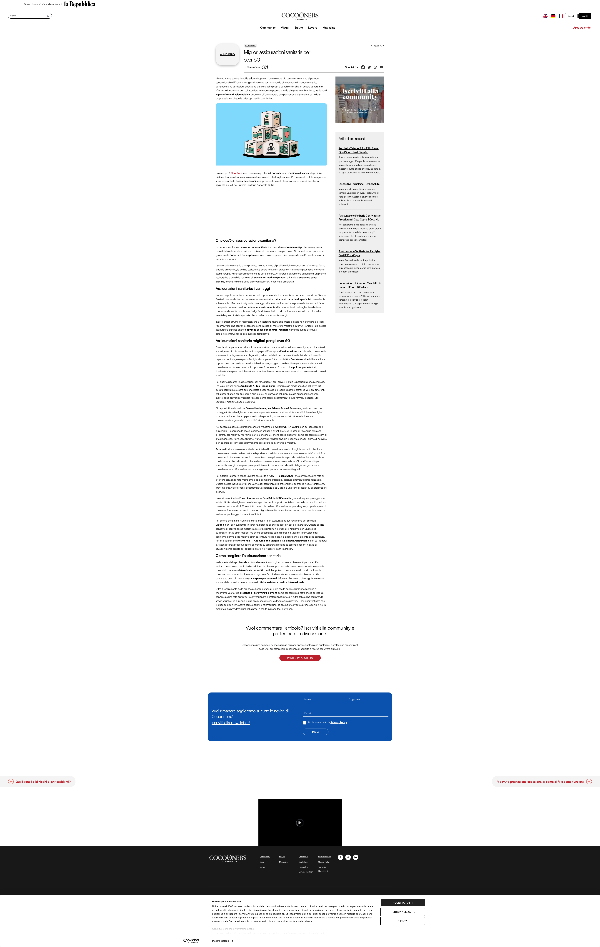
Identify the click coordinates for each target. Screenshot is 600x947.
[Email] (381, 67)
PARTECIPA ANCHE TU (300, 657)
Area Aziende (582, 27)
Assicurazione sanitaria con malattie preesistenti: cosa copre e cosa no (360, 217)
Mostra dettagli (220, 941)
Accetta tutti (403, 902)
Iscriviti (585, 16)
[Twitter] (369, 67)
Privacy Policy (338, 722)
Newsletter (303, 867)
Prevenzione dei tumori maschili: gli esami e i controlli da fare (360, 285)
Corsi (262, 862)
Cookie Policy (324, 862)
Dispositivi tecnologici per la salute (359, 184)
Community (268, 27)
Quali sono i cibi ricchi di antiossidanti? (43, 782)
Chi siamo (303, 856)
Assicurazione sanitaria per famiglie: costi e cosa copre (359, 253)
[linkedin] (355, 857)
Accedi (571, 16)
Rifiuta (403, 921)
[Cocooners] (300, 16)
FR (561, 16)
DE (553, 16)
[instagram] (348, 857)
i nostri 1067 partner (230, 906)
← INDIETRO (227, 54)
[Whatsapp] (375, 67)
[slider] (299, 843)
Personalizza (401, 912)
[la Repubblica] (79, 4)
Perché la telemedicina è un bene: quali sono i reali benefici (359, 150)
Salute (299, 27)
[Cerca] (48, 16)
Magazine (329, 27)
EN (545, 16)
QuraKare (250, 45)
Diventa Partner (305, 871)
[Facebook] (363, 67)
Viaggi (285, 27)
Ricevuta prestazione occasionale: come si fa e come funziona (540, 782)
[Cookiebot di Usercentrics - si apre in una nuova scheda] (191, 941)
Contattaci (303, 862)
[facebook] (340, 857)
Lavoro (312, 27)
